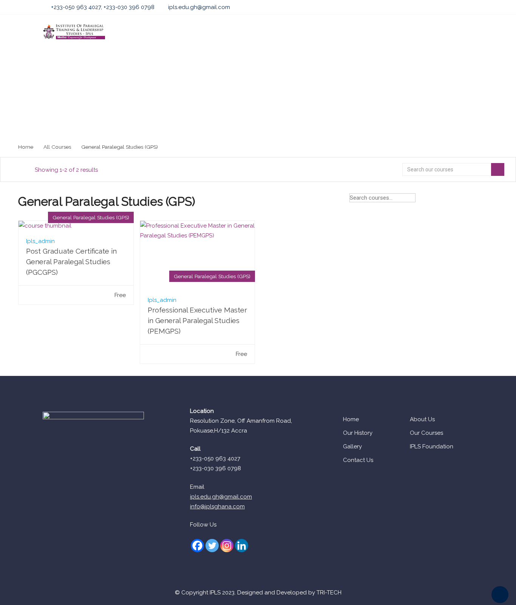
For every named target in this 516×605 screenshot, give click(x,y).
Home (130, 31)
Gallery (352, 446)
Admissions (203, 31)
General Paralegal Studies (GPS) (91, 217)
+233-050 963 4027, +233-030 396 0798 (102, 7)
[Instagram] (226, 545)
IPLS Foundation (431, 446)
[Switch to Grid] (479, 199)
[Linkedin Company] (241, 545)
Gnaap (415, 31)
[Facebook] (197, 545)
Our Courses (426, 433)
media (445, 31)
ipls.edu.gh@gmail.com (199, 7)
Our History (357, 433)
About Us (163, 31)
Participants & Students (363, 31)
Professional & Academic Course (275, 31)
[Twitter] (212, 545)
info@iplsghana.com (217, 506)
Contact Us (358, 460)
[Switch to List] (492, 199)
